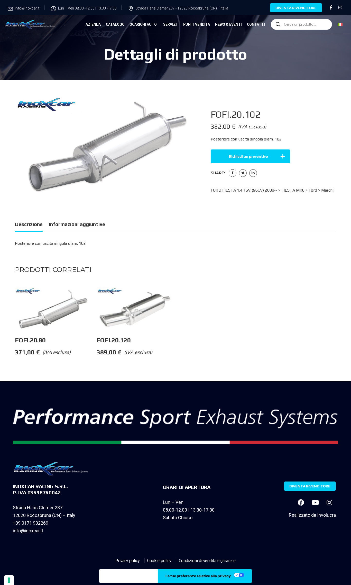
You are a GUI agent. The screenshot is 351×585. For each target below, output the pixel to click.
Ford (313, 190)
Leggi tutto (96, 297)
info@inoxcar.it (28, 530)
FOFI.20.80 (30, 340)
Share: (218, 173)
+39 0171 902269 (30, 523)
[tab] (29, 225)
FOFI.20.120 (114, 340)
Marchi (327, 190)
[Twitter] (243, 173)
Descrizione (29, 224)
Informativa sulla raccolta (128, 576)
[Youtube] (315, 502)
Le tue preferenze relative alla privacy (198, 576)
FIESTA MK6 (292, 190)
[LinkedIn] (253, 173)
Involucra (326, 515)
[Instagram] (329, 502)
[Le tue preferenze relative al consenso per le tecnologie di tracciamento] (9, 580)
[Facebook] (232, 173)
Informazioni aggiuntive (77, 224)
